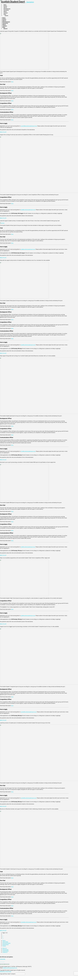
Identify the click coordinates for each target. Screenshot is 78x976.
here (12, 81)
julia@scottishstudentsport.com (28, 249)
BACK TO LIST (3, 132)
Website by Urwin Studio (5, 971)
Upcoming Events (6, 943)
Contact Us (4, 952)
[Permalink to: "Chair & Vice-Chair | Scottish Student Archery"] (2, 223)
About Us (4, 948)
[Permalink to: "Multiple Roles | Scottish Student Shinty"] (24, 298)
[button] (29, 2)
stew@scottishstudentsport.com (28, 209)
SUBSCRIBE (2, 959)
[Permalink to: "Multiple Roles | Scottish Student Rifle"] (24, 500)
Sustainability (5, 951)
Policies (4, 946)
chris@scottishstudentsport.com (28, 451)
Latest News (5, 941)
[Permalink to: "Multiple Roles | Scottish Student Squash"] (24, 69)
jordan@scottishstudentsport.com (28, 922)
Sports (3, 940)
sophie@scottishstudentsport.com (28, 712)
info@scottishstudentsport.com (10, 968)
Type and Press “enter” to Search (7, 974)
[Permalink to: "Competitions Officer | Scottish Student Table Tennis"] (24, 595)
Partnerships (5, 949)
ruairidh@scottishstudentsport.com (29, 126)
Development (5, 944)
